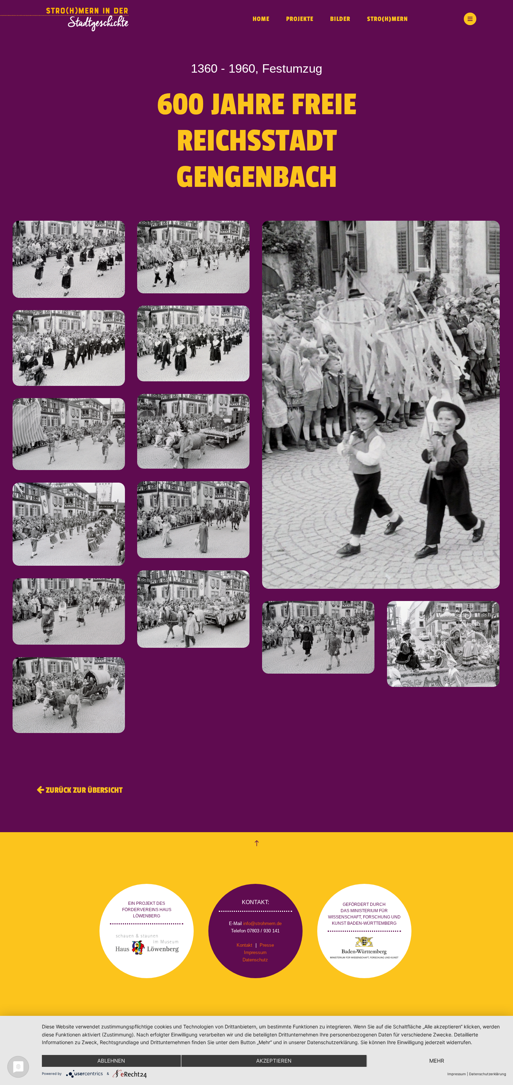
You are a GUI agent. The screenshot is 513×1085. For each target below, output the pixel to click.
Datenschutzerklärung (487, 1074)
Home (261, 19)
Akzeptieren (273, 1060)
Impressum (255, 952)
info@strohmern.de (262, 923)
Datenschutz (255, 959)
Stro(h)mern (387, 19)
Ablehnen (111, 1060)
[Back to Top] (257, 843)
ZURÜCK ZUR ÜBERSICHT (83, 790)
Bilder (340, 19)
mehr (436, 1060)
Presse (267, 945)
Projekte (299, 19)
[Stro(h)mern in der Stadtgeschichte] (119, 19)
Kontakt (244, 945)
